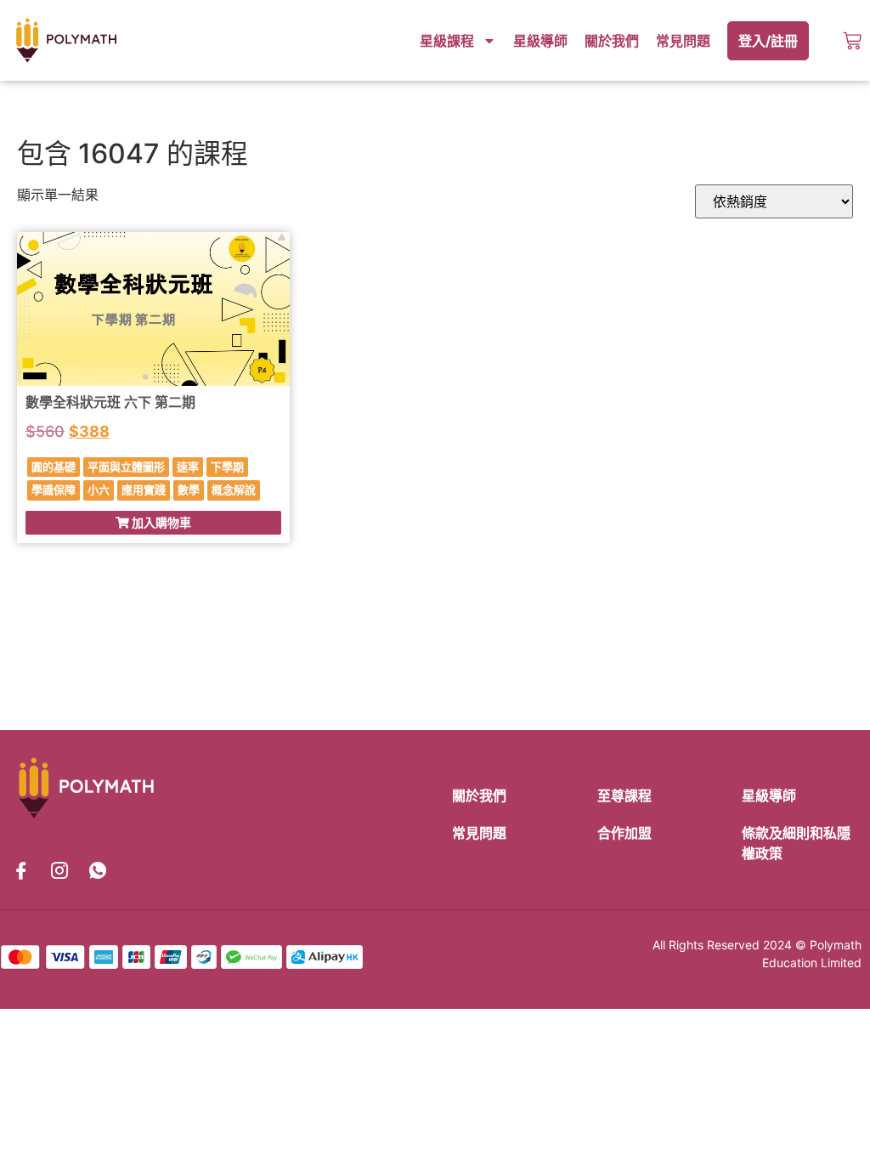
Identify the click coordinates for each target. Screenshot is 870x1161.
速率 (188, 466)
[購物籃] (852, 41)
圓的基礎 (53, 466)
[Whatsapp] (98, 871)
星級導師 (540, 40)
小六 (99, 489)
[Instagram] (59, 871)
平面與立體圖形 (126, 466)
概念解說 (234, 489)
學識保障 (53, 489)
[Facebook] (21, 871)
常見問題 (683, 40)
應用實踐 (143, 489)
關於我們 (612, 40)
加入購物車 (160, 522)
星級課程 (447, 40)
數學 (189, 489)
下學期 (227, 466)
